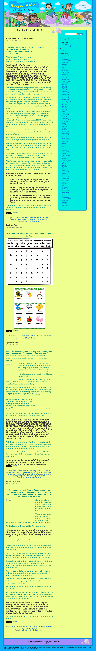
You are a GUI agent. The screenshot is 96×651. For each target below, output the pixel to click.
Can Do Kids (17, 218)
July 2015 (64, 104)
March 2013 (65, 150)
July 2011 (64, 182)
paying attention (42, 219)
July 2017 (64, 64)
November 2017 (66, 57)
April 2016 (64, 89)
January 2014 (65, 133)
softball (38, 474)
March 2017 (65, 71)
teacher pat (29, 628)
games (23, 335)
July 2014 (64, 123)
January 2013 (65, 153)
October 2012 (65, 158)
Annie (14, 471)
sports (43, 474)
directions (25, 218)
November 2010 (66, 195)
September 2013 (66, 140)
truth (35, 628)
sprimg (48, 474)
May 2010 (64, 205)
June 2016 (64, 86)
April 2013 (64, 148)
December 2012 (66, 155)
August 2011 (65, 180)
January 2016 (65, 94)
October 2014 (65, 118)
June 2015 (64, 106)
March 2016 (65, 91)
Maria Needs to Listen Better (19, 38)
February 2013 (65, 151)
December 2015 (66, 96)
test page (64, 51)
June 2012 (64, 165)
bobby (39, 471)
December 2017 (66, 56)
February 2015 (65, 113)
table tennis (27, 476)
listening (14, 219)
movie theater (31, 219)
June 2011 (64, 183)
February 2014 (65, 131)
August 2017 (65, 62)
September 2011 (66, 178)
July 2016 (64, 84)
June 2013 (64, 145)
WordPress (57, 641)
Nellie (19, 474)
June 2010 (64, 204)
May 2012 (64, 167)
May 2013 (64, 146)
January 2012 (65, 173)
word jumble (29, 337)
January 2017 (65, 74)
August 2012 (65, 162)
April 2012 (64, 168)
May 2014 (64, 126)
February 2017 (65, 72)
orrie (23, 474)
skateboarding (30, 474)
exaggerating (23, 626)
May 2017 (64, 67)
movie (24, 219)
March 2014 (65, 130)
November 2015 (66, 98)
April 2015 (64, 109)
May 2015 (64, 108)
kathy (14, 474)
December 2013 (66, 135)
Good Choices (34, 218)
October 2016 (65, 79)
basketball (25, 471)
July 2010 (64, 202)
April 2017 (64, 69)
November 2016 (66, 77)
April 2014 (64, 128)
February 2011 (65, 190)
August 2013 (65, 141)
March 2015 (65, 111)
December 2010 (66, 194)
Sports (26, 477)
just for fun (39, 335)
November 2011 (66, 177)
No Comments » (35, 221)
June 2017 (64, 66)
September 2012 (66, 160)
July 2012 (64, 163)
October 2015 (65, 99)
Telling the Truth (13, 481)
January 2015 (65, 114)
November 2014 (66, 116)
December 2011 (66, 175)
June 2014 (64, 125)
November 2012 (66, 157)
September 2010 (66, 199)
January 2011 (65, 192)
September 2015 (66, 101)
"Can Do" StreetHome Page (83, 6)
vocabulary (47, 335)
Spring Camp (17, 476)
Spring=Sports (13, 343)
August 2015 (65, 103)
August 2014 (65, 121)
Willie (38, 476)
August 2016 (65, 82)
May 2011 (64, 185)
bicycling (33, 471)
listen (48, 218)
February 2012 (65, 172)
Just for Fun (11, 225)
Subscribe (37, 643)
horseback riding (27, 472)
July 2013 (64, 143)
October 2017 (65, 59)
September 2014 (66, 119)
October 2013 (65, 138)
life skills (42, 218)
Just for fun (26, 339)
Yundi (43, 476)
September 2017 (66, 61)
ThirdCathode (44, 641)
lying (47, 626)
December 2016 (66, 76)
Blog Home (65, 44)
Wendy (33, 476)
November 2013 (66, 136)
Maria (19, 219)
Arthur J (19, 471)
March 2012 (65, 170)
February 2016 (65, 93)
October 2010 (65, 197)
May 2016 (64, 88)
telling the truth (27, 630)
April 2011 (64, 187)
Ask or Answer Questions (68, 46)
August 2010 (65, 200)
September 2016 (66, 81)
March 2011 (65, 188)
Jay (35, 472)
